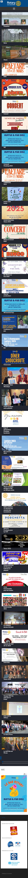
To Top (3, 817)
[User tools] (25, 774)
